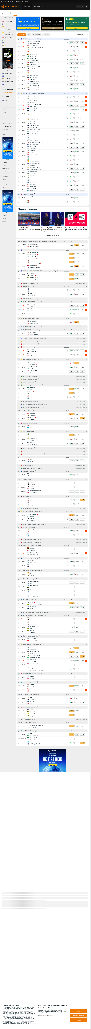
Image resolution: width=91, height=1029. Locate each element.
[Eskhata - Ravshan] (52, 677)
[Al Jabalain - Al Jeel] (52, 305)
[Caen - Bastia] (52, 461)
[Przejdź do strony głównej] (11, 6)
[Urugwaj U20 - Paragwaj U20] (52, 640)
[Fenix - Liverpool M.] (52, 698)
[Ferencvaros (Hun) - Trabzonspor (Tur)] (52, 89)
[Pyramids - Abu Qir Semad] (52, 443)
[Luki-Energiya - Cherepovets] (52, 587)
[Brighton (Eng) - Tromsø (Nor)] (52, 173)
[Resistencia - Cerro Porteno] (52, 566)
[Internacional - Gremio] (52, 397)
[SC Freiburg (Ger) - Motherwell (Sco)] (52, 118)
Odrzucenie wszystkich (78, 1015)
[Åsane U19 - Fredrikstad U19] (52, 549)
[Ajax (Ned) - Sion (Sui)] (52, 152)
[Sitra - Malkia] (52, 355)
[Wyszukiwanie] (78, 6)
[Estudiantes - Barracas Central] (52, 333)
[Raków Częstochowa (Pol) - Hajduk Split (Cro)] (52, 143)
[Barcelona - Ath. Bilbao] (52, 202)
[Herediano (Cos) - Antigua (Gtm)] (52, 254)
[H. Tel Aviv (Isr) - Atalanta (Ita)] (52, 156)
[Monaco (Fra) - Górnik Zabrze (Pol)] (52, 114)
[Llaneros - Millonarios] (52, 519)
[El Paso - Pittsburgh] (52, 711)
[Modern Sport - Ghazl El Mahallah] (52, 435)
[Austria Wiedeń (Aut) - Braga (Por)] (52, 164)
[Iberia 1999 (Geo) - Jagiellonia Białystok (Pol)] (52, 47)
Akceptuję (78, 1011)
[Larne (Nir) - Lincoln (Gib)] (52, 185)
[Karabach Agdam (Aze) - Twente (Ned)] (52, 105)
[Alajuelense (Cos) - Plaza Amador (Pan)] (52, 262)
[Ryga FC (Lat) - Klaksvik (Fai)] (52, 147)
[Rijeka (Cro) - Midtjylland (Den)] (52, 177)
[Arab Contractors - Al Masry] (52, 439)
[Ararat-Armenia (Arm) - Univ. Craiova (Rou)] (52, 42)
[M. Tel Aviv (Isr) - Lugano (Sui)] (52, 110)
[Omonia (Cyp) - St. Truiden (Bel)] (52, 59)
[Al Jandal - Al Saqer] (52, 314)
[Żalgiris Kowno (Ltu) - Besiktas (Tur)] (52, 68)
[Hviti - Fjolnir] (52, 475)
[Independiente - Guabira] (52, 371)
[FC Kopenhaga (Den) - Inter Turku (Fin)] (52, 126)
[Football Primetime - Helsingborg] (52, 623)
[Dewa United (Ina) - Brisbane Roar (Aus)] (52, 652)
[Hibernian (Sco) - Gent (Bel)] (52, 181)
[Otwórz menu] (86, 6)
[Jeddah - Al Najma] (52, 310)
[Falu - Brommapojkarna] (52, 619)
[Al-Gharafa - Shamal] (52, 500)
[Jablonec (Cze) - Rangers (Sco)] (52, 101)
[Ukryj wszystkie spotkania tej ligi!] (86, 39)
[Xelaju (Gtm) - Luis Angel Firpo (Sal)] (52, 266)
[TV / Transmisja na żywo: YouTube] (67, 350)
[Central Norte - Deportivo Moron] (52, 322)
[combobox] (80, 34)
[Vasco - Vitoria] (52, 393)
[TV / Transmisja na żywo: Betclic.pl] (67, 51)
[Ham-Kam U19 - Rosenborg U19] (52, 553)
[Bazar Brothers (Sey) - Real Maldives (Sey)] (52, 656)
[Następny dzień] (86, 34)
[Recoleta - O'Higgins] (52, 418)
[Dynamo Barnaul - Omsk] (52, 582)
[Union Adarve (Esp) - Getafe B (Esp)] (52, 648)
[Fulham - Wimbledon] (52, 294)
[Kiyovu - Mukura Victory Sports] (52, 603)
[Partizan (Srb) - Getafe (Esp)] (52, 189)
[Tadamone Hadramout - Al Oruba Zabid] (52, 491)
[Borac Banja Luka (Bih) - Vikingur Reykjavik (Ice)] (52, 168)
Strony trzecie (12, 1025)
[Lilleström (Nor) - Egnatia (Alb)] (52, 55)
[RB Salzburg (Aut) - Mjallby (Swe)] (52, 63)
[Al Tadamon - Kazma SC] (52, 535)
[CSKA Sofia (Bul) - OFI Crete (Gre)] (52, 76)
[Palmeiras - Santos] (52, 389)
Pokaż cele (78, 1020)
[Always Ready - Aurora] (52, 367)
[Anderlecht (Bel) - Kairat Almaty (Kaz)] (52, 84)
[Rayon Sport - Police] (52, 608)
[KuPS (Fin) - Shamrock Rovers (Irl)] (52, 97)
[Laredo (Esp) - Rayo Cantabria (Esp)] (52, 661)
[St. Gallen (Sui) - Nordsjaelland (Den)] (52, 160)
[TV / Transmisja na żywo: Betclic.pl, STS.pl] (67, 42)
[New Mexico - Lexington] (52, 715)
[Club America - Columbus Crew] (52, 279)
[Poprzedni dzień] (74, 34)
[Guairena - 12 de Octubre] (52, 562)
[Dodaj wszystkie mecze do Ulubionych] (18, 39)
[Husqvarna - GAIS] (52, 627)
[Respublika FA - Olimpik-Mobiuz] (52, 739)
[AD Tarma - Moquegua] (52, 574)
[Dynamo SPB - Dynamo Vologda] (52, 595)
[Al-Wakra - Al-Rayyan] (52, 504)
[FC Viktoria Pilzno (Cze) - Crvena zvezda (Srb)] (52, 51)
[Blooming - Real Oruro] (52, 363)
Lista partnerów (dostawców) (45, 1015)
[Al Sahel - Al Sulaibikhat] (52, 531)
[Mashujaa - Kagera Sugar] (52, 686)
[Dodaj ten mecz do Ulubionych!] (18, 42)
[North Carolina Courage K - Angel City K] (52, 726)
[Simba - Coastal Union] (52, 690)
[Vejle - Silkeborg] (52, 427)
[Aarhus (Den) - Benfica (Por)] (52, 72)
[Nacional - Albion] (52, 702)
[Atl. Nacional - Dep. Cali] (52, 515)
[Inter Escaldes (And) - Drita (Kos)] (52, 135)
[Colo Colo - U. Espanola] (52, 414)
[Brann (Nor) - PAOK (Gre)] (52, 122)
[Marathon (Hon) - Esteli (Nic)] (52, 258)
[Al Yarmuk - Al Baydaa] (52, 483)
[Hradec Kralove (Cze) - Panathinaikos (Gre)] (52, 131)
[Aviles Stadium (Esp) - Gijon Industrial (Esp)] (52, 665)
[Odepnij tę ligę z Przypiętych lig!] (43, 39)
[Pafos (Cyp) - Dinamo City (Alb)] (52, 139)
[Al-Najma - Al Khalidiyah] (52, 351)
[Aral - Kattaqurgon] (52, 734)
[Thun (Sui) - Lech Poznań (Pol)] (52, 80)
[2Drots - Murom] (52, 591)
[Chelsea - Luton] (52, 290)
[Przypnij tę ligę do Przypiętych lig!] (54, 241)
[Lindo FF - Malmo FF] (52, 631)
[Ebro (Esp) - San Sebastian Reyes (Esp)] (52, 669)
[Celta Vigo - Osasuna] (52, 198)
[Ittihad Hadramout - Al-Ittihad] (52, 487)
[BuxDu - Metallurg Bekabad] (52, 743)
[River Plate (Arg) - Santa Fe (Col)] (52, 245)
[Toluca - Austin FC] (52, 274)
